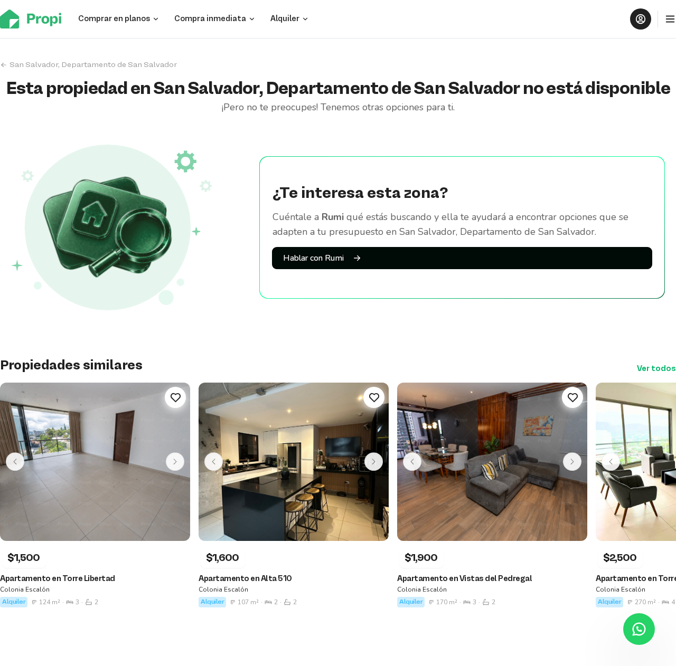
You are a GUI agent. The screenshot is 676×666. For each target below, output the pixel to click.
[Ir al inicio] (34, 18)
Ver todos (656, 369)
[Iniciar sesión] (640, 19)
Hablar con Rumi (313, 258)
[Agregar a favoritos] (175, 397)
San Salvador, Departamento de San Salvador (93, 65)
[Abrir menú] (670, 19)
